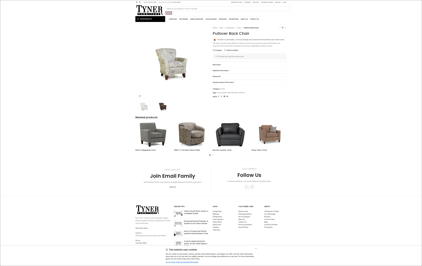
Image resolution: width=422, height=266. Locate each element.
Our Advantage (269, 214)
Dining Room (217, 217)
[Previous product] (280, 27)
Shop (221, 28)
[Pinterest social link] (227, 96)
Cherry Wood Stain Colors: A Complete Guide (196, 212)
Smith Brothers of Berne (236, 93)
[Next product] (285, 27)
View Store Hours (141, 228)
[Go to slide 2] (212, 155)
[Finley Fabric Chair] (269, 134)
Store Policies (243, 227)
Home (215, 28)
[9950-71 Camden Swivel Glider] (191, 134)
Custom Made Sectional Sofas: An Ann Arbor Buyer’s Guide (195, 243)
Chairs (239, 28)
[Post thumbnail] (178, 213)
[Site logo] (149, 10)
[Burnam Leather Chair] (230, 134)
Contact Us (242, 222)
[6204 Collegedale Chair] (153, 134)
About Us (241, 219)
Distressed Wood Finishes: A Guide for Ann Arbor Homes (196, 222)
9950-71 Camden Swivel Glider (187, 150)
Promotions (268, 227)
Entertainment (218, 219)
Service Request (244, 217)
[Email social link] (224, 96)
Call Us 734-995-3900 (150, 2)
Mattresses (217, 225)
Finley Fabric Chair (259, 150)
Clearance (216, 230)
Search (168, 13)
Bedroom (216, 214)
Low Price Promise (271, 225)
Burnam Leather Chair (222, 150)
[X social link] (139, 2)
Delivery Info (243, 211)
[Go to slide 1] (210, 155)
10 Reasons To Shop (271, 211)
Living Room (229, 28)
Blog (266, 222)
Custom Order (269, 219)
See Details (177, 2)
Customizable (222, 93)
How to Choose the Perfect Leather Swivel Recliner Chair (196, 232)
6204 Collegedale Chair (145, 150)
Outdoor (216, 227)
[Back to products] (282, 27)
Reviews (267, 217)
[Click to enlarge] (140, 96)
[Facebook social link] (136, 2)
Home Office (217, 222)
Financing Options (245, 214)
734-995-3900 (140, 243)
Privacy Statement (245, 225)
